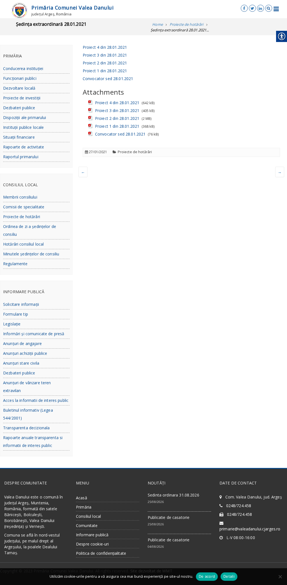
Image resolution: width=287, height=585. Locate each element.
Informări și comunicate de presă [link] (33, 333)
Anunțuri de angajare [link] (22, 343)
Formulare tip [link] (15, 314)
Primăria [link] (83, 507)
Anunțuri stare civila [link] (21, 363)
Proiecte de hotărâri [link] (135, 151)
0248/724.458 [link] (238, 505)
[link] (19, 10)
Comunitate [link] (87, 525)
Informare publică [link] (92, 534)
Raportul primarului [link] (20, 156)
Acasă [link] (81, 497)
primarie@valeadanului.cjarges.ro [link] (249, 529)
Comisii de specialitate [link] (23, 206)
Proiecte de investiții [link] (21, 98)
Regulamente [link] (15, 263)
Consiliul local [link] (88, 516)
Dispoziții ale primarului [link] (24, 117)
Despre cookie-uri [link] (92, 544)
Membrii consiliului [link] (20, 197)
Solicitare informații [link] (21, 304)
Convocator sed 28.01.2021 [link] (108, 78)
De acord (207, 576)
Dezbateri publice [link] (19, 107)
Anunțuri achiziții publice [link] (25, 353)
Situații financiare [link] (19, 137)
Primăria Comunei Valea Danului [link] (72, 7)
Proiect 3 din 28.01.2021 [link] (105, 55)
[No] (280, 576)
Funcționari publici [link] (19, 78)
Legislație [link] (11, 324)
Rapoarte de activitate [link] (23, 147)
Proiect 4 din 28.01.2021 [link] (105, 47)
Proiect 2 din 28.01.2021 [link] (105, 63)
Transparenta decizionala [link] (26, 427)
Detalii (229, 576)
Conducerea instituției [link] (23, 68)
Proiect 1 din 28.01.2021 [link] (105, 70)
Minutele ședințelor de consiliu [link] (31, 254)
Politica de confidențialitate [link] (101, 553)
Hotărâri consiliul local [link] (23, 244)
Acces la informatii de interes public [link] (35, 400)
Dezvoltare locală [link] (19, 88)
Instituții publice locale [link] (23, 127)
